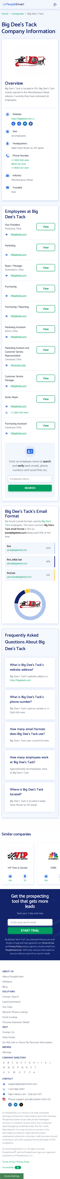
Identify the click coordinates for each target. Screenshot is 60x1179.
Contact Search (10, 997)
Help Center (8, 1037)
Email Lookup (9, 1017)
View (46, 226)
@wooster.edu (18, 365)
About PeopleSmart (13, 977)
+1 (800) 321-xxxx (20, 168)
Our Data (7, 1007)
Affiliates (7, 982)
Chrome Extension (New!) (16, 1022)
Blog (4, 987)
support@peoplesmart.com (22, 1084)
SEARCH (30, 487)
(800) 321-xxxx (18, 164)
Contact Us (8, 1032)
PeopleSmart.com (13, 950)
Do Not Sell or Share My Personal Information (27, 1042)
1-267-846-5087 (16, 1089)
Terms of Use (48, 943)
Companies (18, 14)
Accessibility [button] (8, 1167)
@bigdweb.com (18, 234)
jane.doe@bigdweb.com (19, 577)
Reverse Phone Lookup (15, 1012)
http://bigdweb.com (21, 119)
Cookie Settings (12, 1176)
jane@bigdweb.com (17, 550)
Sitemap (6, 1052)
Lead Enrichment (11, 1002)
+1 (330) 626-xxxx (20, 160)
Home (5, 14)
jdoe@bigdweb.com (17, 564)
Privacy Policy (15, 946)
